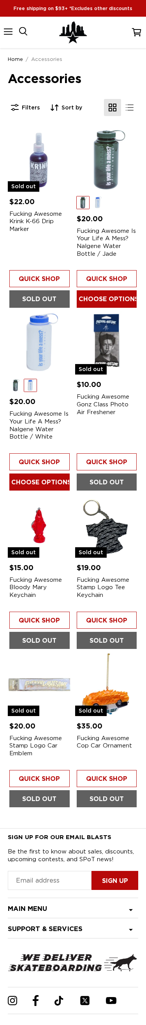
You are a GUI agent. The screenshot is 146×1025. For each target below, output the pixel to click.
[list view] (129, 107)
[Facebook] (36, 1000)
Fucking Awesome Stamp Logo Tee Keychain (103, 587)
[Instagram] (12, 1000)
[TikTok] (59, 1001)
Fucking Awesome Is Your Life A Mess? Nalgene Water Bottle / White (39, 425)
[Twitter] (84, 1000)
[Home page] (73, 32)
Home (15, 59)
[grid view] (112, 107)
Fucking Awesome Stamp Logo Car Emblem (35, 746)
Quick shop (39, 279)
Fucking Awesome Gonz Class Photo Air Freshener (103, 404)
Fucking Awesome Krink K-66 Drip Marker (35, 221)
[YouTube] (111, 1000)
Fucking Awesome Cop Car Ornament (104, 742)
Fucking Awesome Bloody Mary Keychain (35, 587)
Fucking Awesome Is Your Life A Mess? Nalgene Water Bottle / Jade (106, 242)
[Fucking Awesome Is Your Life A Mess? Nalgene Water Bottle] (107, 160)
